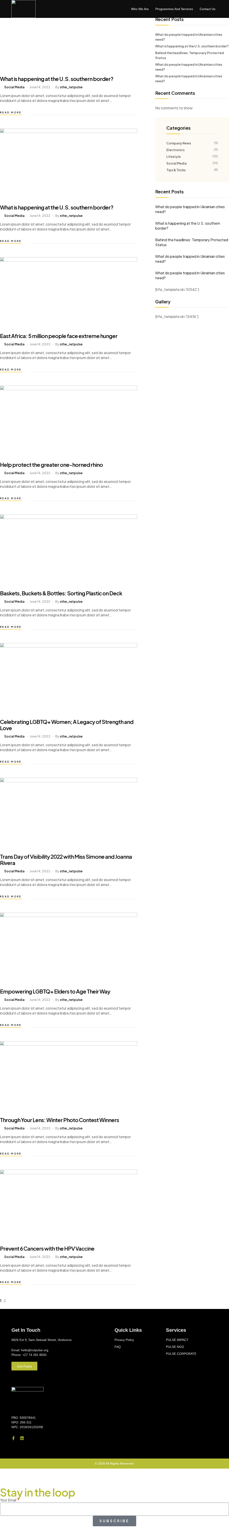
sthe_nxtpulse (71, 87)
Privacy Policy (124, 1340)
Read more (11, 112)
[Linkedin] (22, 1438)
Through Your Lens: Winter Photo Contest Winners (59, 1119)
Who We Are (140, 9)
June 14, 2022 (40, 87)
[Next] (12, 1300)
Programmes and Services (174, 9)
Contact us (207, 9)
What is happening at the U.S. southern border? (56, 78)
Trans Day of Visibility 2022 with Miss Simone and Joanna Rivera (66, 859)
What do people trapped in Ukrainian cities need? (190, 209)
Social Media (14, 87)
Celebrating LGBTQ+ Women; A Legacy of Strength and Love (66, 724)
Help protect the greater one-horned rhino (51, 464)
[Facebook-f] (13, 1438)
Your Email (8, 1500)
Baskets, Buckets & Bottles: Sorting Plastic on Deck (61, 593)
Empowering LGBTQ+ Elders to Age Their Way (55, 991)
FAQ (117, 1347)
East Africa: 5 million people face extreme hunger (58, 335)
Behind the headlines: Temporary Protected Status (191, 242)
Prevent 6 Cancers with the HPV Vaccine (47, 1248)
